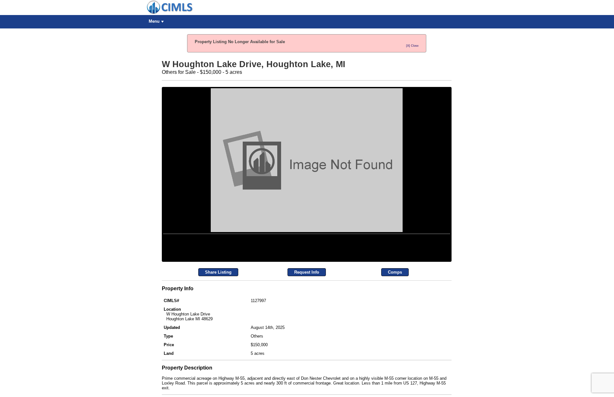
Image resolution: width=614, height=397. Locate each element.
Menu (154, 21)
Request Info (306, 343)
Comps (395, 343)
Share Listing (218, 343)
